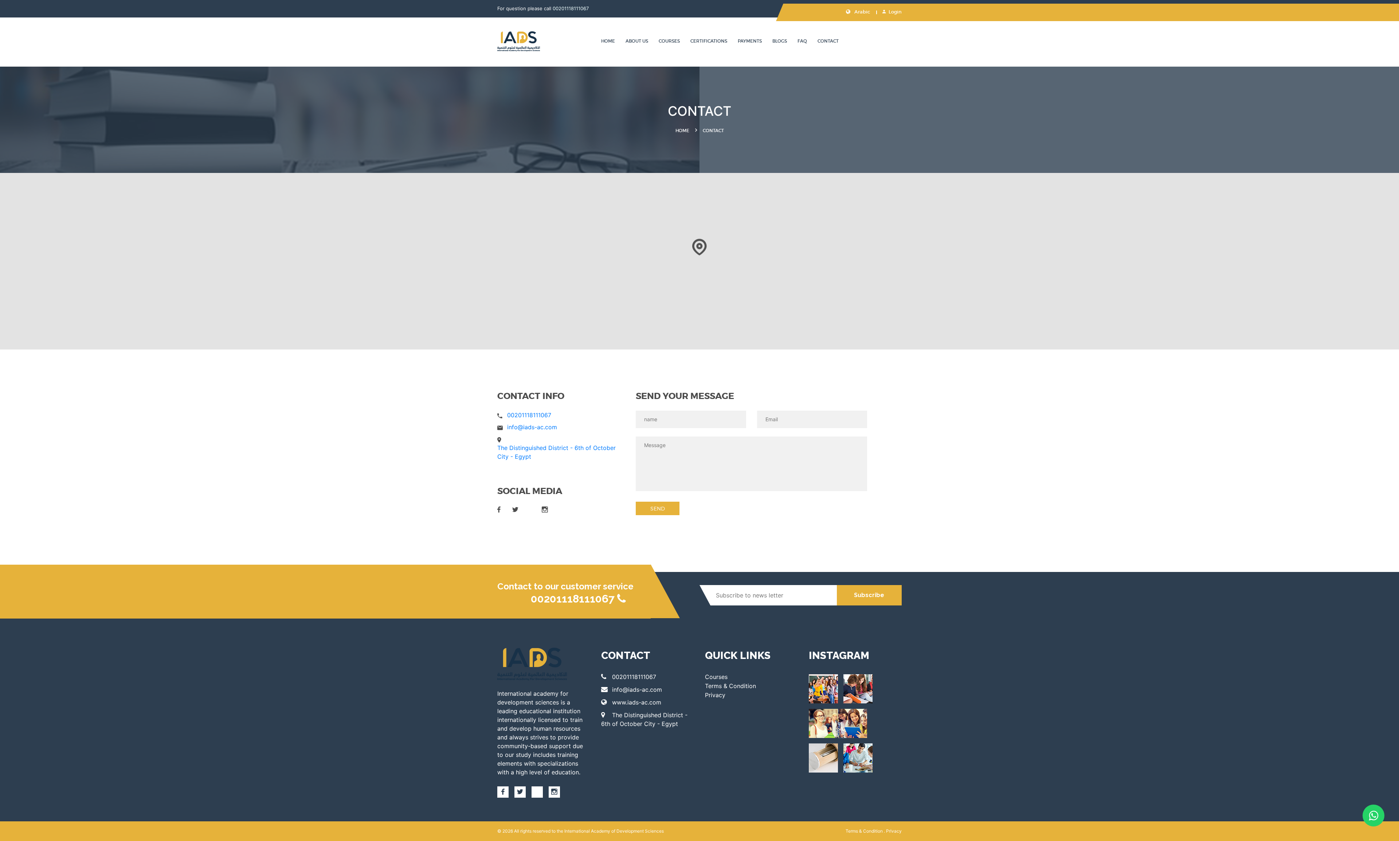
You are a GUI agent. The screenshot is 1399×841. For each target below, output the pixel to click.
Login (895, 12)
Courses (669, 41)
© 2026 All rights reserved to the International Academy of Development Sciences (580, 831)
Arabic (861, 12)
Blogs (779, 41)
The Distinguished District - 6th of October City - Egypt (644, 719)
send (657, 508)
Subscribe (869, 595)
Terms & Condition (730, 686)
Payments (750, 41)
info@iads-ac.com (532, 427)
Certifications (708, 41)
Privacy (715, 695)
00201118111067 (571, 8)
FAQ (802, 41)
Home (608, 41)
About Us (637, 41)
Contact (828, 41)
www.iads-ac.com (636, 702)
